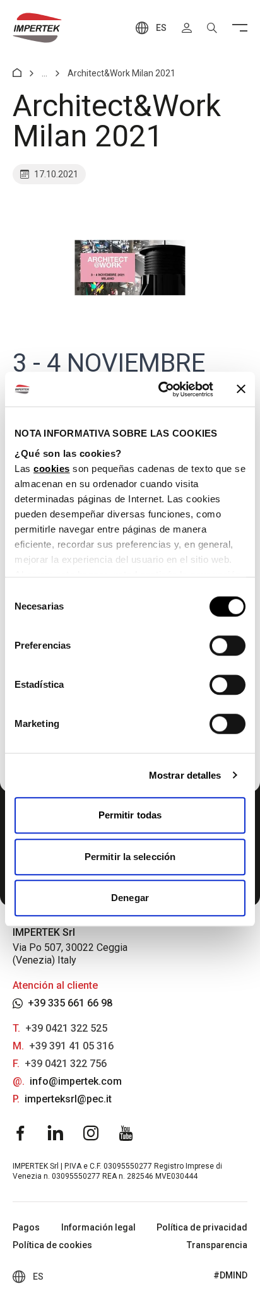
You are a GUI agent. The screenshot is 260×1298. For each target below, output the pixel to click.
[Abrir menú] (239, 27)
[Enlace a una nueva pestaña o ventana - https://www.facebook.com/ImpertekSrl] (20, 1133)
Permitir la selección (130, 856)
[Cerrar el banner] (241, 389)
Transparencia (217, 1245)
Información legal (98, 1227)
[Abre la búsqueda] (212, 28)
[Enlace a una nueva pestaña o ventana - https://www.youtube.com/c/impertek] (126, 1133)
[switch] (227, 645)
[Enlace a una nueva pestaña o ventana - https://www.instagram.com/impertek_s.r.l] (90, 1133)
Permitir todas (130, 815)
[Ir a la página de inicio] (37, 28)
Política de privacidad (202, 1227)
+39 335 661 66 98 (70, 1003)
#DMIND (230, 1275)
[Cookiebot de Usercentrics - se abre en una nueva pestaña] (161, 389)
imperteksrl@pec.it (68, 1099)
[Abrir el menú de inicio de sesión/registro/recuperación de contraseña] (187, 28)
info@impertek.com (76, 1081)
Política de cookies (52, 1245)
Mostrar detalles (185, 775)
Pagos (26, 1227)
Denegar (130, 897)
